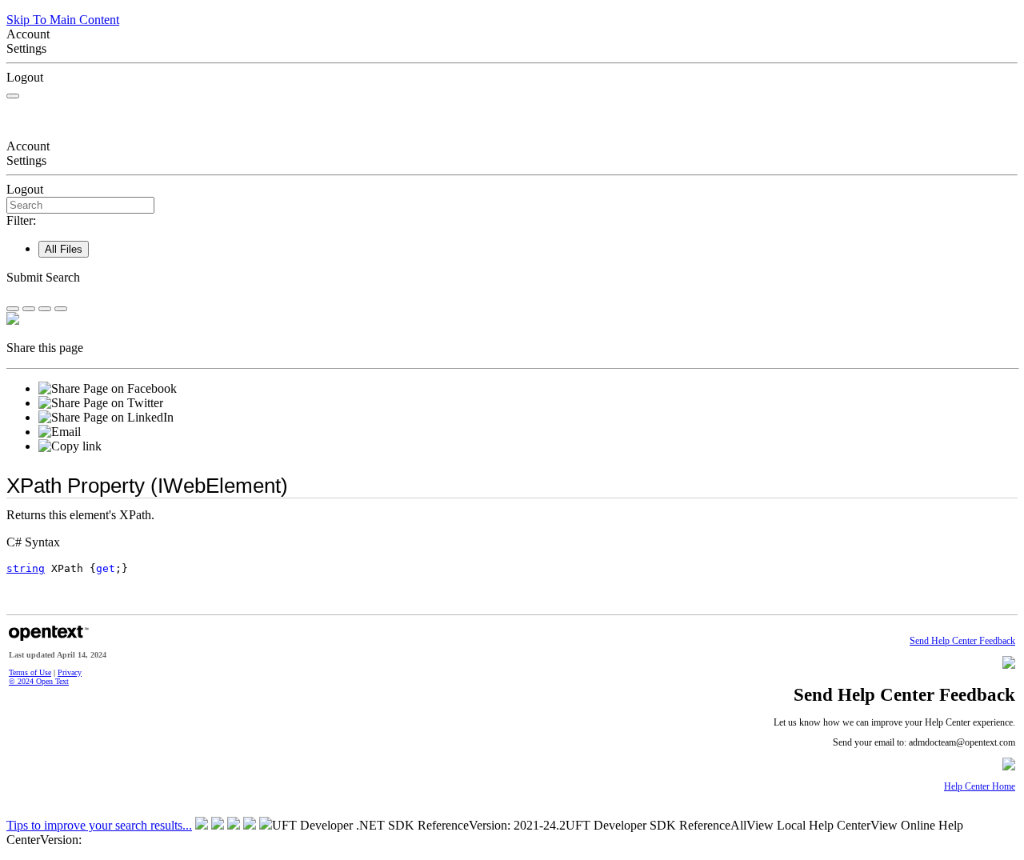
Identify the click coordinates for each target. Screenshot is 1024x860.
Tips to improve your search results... (99, 825)
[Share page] (12, 308)
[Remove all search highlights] (44, 308)
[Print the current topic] (60, 308)
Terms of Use (30, 672)
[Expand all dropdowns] (28, 308)
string (25, 568)
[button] (512, 277)
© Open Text (39, 681)
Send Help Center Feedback (962, 641)
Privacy (70, 672)
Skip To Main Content (62, 19)
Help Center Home (979, 787)
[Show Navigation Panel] (12, 96)
